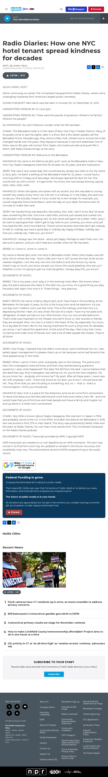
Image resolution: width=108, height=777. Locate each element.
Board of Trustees (48, 725)
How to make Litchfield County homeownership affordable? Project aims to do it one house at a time (55, 633)
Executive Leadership (45, 714)
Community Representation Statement (69, 721)
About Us (44, 702)
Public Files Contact (12, 740)
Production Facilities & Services (92, 740)
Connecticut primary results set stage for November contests (46, 622)
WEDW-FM (9, 735)
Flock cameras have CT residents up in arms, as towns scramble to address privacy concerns (55, 603)
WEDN (14, 730)
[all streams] (104, 18)
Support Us (45, 754)
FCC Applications (91, 720)
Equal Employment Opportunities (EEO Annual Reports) (71, 743)
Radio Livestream (70, 714)
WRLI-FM (9, 737)
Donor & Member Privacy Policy (70, 750)
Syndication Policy (91, 725)
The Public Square (91, 753)
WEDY (7, 733)
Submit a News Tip (48, 760)
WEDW (21, 730)
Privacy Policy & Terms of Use (69, 757)
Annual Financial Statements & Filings (92, 703)
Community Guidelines (67, 729)
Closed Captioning (91, 714)
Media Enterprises (48, 738)
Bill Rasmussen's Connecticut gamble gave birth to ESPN (43, 614)
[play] (7, 18)
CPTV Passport (68, 735)
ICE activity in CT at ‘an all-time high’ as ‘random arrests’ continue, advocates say (56, 645)
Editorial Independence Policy (90, 732)
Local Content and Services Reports (91, 747)
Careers (43, 743)
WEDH (8, 730)
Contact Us (45, 749)
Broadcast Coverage (92, 709)
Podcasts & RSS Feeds (69, 708)
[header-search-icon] (61, 9)
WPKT (24, 735)
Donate (97, 9)
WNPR (18, 735)
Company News (47, 707)
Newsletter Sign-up (70, 702)
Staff (42, 720)
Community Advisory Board (49, 731)
